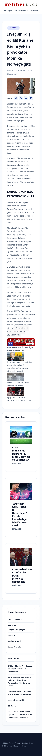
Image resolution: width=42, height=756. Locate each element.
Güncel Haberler (21, 11)
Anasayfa (8, 11)
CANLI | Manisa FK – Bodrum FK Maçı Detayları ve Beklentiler (20, 669)
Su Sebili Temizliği (16, 700)
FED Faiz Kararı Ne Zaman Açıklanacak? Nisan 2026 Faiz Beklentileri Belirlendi (20, 714)
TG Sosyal (12, 706)
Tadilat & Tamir (14, 641)
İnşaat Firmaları (15, 647)
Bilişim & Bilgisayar (16, 629)
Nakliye (11, 635)
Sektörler (34, 11)
